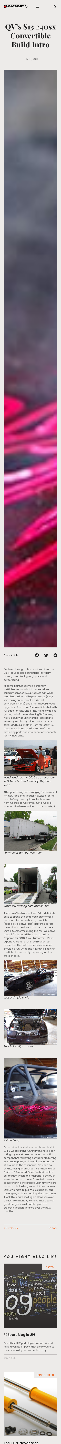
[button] (37, 7)
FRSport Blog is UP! (19, 1334)
